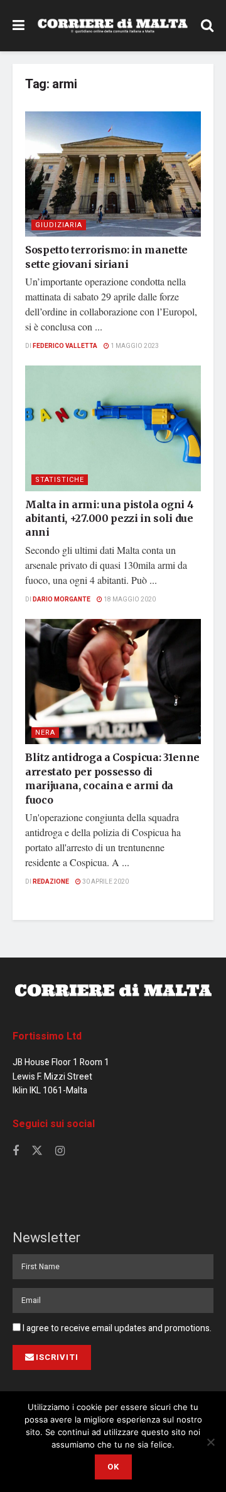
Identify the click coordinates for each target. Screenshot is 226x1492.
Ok (113, 1467)
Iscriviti (57, 1357)
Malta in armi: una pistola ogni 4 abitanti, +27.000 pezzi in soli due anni (109, 518)
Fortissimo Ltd (47, 1036)
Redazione (51, 881)
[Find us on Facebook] (16, 1151)
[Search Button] (207, 25)
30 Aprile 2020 (105, 881)
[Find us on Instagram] (60, 1151)
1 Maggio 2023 (134, 346)
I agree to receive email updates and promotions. (116, 1328)
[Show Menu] (18, 25)
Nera (45, 732)
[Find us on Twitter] (37, 1151)
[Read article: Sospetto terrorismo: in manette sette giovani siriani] (113, 174)
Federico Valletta (65, 346)
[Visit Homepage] (112, 26)
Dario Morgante (61, 599)
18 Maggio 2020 (129, 599)
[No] (210, 1442)
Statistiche (59, 479)
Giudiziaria (58, 225)
